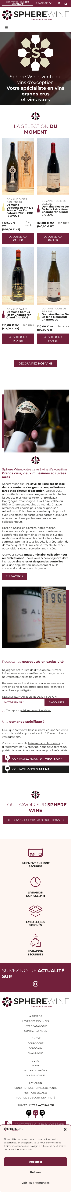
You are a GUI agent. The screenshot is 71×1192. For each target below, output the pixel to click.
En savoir (14, 576)
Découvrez (36, 363)
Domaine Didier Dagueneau (17, 200)
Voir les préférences (35, 1183)
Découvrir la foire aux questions (33, 820)
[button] (65, 1129)
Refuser (35, 1172)
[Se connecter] (59, 3)
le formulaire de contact (44, 743)
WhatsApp (31, 747)
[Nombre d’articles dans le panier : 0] (65, 3)
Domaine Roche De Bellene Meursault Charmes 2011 (55, 317)
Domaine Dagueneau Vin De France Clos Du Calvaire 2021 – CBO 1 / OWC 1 (19, 210)
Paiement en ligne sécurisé (36, 864)
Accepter (35, 1162)
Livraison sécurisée (35, 953)
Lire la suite (18, 166)
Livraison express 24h (35, 894)
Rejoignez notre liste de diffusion (29, 696)
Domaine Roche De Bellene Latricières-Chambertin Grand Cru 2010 (55, 210)
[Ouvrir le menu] (6, 27)
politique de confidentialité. (35, 710)
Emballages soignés (35, 923)
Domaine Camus (17, 309)
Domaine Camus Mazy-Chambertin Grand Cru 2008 (18, 315)
